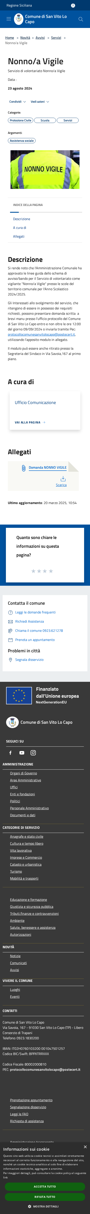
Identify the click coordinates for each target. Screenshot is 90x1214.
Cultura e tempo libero (26, 843)
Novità (25, 37)
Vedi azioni (38, 101)
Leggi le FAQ (19, 1114)
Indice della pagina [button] (28, 204)
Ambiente (17, 920)
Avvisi (40, 37)
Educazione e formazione (28, 899)
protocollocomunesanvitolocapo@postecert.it (41, 334)
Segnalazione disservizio (28, 1107)
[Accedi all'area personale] (73, 5)
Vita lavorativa (21, 850)
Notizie (15, 955)
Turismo (16, 871)
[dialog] (45, 1178)
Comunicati (18, 962)
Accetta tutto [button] (45, 1186)
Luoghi (15, 989)
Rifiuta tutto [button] (45, 1197)
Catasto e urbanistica (26, 864)
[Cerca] (80, 19)
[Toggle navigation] (8, 18)
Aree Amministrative (25, 780)
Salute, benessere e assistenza (32, 927)
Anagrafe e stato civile (26, 836)
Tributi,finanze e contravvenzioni (34, 913)
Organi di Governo (23, 773)
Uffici (14, 787)
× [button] (85, 1147)
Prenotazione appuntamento (31, 1100)
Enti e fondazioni (22, 794)
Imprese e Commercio (26, 857)
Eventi (15, 996)
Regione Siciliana (19, 5)
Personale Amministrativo (29, 808)
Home (9, 37)
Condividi (15, 101)
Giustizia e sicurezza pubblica (31, 906)
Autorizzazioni (20, 934)
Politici (15, 801)
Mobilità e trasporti (24, 878)
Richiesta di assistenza (27, 1121)
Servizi (56, 37)
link (5, 1177)
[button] (45, 1206)
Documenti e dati (22, 815)
